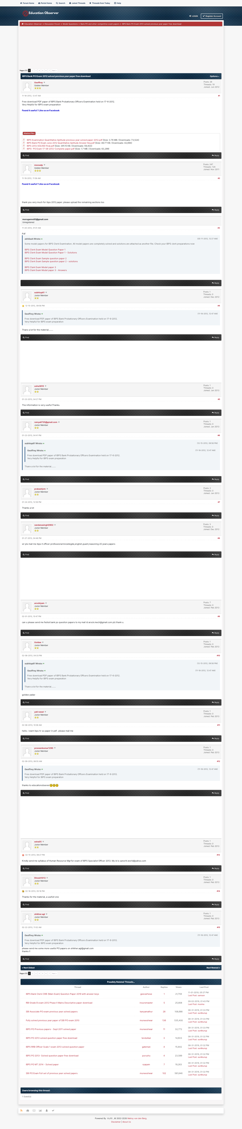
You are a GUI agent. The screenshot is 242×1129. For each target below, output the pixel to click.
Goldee (37, 642)
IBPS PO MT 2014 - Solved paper (42, 1064)
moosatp (38, 165)
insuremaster (146, 1002)
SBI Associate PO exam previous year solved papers (52, 1011)
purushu (146, 1055)
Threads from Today (101, 3)
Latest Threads (78, 3)
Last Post (192, 995)
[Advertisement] (104, 48)
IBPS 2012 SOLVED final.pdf (40, 145)
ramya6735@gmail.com (45, 422)
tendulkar (146, 1038)
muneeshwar (146, 1020)
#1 (219, 96)
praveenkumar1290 (43, 748)
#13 (218, 855)
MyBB (109, 1118)
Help (118, 3)
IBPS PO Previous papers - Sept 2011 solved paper (51, 1029)
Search (61, 3)
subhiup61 (39, 292)
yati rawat (39, 712)
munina (201, 1004)
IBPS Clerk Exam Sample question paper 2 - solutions (51, 261)
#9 (219, 616)
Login (195, 16)
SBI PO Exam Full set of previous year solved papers (52, 1073)
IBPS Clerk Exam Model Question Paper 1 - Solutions (51, 252)
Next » (54, 70)
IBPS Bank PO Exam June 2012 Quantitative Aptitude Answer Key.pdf (61, 143)
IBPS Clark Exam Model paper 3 (40, 267)
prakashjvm (40, 489)
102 (164, 1073)
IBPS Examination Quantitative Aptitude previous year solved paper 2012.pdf (64, 140)
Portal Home (46, 3)
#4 (219, 306)
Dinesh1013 (40, 878)
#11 (218, 725)
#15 (218, 927)
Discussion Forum (52, 24)
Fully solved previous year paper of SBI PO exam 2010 (52, 1020)
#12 (218, 761)
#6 (219, 435)
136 (164, 1020)
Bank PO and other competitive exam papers (100, 24)
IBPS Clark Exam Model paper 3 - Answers (46, 270)
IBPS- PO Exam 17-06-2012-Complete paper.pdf (50, 148)
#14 (218, 891)
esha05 (38, 841)
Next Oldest (29, 967)
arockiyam (39, 603)
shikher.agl (39, 914)
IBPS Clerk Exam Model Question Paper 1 (45, 249)
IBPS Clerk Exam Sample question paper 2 (46, 258)
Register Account (213, 16)
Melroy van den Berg (136, 1118)
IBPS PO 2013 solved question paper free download (51, 1038)
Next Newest (212, 967)
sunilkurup (202, 1013)
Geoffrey (38, 82)
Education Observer (33, 24)
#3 (219, 228)
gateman (146, 1046)
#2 (219, 178)
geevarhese (146, 994)
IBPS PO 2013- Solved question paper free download (52, 1055)
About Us (126, 1122)
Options (214, 76)
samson (201, 995)
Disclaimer (116, 1122)
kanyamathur (146, 1011)
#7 (219, 502)
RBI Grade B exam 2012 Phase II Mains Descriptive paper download (59, 1002)
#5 (219, 399)
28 (164, 1011)
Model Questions (70, 24)
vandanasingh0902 (43, 525)
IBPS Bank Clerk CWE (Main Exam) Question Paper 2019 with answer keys (62, 994)
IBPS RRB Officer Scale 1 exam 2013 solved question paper (55, 1046)
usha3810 (39, 386)
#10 (218, 655)
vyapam (146, 1064)
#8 (219, 538)
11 (164, 1029)
